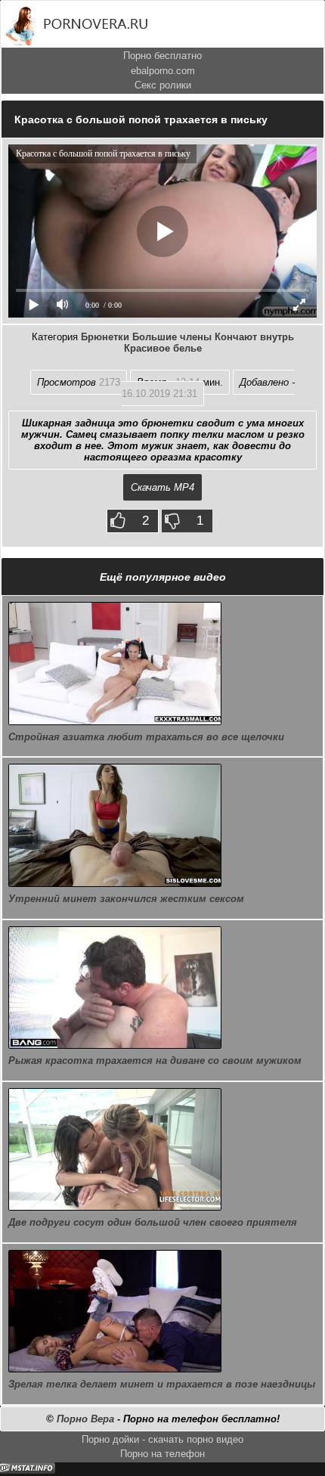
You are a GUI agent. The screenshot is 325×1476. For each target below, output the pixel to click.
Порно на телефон (162, 1453)
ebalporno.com (163, 70)
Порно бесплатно (162, 55)
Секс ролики (163, 85)
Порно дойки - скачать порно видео (162, 1439)
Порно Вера (85, 1419)
